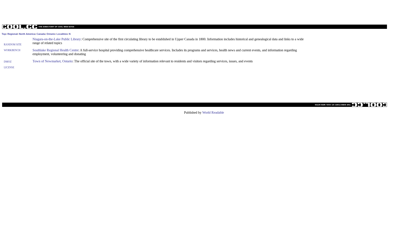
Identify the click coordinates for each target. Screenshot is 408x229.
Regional (12, 34)
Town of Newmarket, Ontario (52, 61)
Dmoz (7, 61)
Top (4, 34)
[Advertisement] (204, 11)
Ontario (51, 34)
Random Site (12, 44)
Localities (62, 34)
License (9, 67)
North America (27, 34)
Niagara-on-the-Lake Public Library (57, 39)
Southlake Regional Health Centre (55, 50)
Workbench (12, 50)
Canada (41, 34)
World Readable (213, 112)
